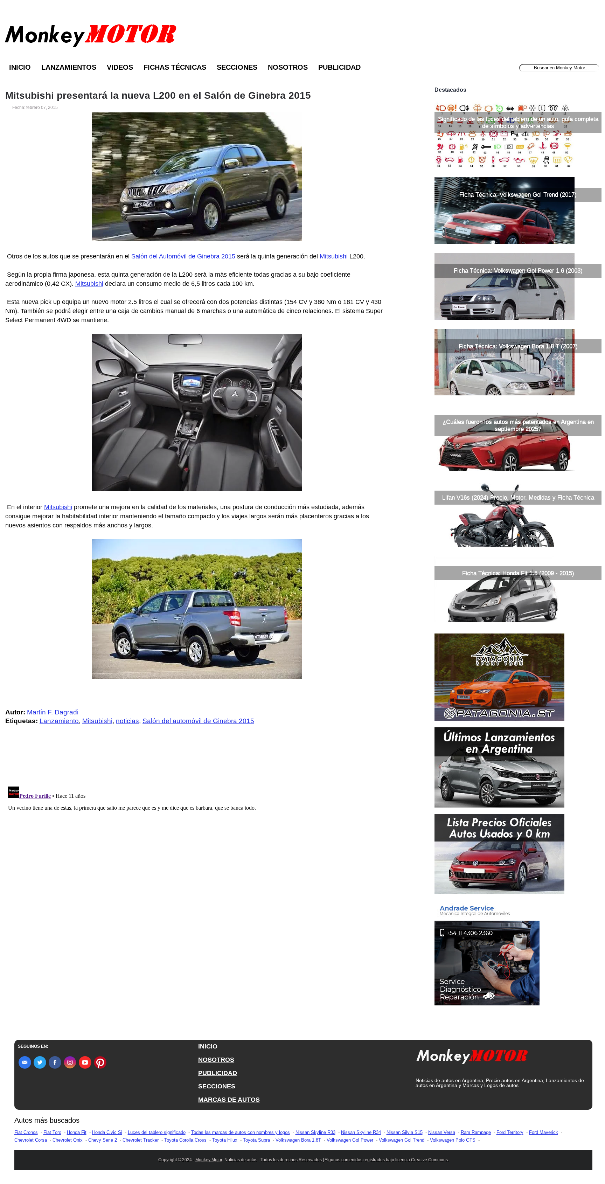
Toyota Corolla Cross (185, 1140)
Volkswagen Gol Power (350, 1140)
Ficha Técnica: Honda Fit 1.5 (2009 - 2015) (518, 573)
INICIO (207, 1046)
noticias (127, 721)
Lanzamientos (68, 67)
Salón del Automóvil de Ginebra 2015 (183, 256)
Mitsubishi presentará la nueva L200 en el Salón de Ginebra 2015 (158, 95)
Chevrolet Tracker (141, 1140)
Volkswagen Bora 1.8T (298, 1140)
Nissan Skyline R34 (361, 1132)
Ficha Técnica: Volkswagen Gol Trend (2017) (518, 194)
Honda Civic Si (107, 1132)
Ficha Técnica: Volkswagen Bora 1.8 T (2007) (518, 346)
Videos (120, 67)
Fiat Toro (52, 1132)
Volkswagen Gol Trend (401, 1140)
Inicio (20, 67)
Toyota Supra (256, 1140)
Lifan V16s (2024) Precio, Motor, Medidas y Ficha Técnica (518, 497)
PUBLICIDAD (217, 1072)
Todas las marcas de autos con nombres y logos (240, 1132)
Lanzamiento (59, 721)
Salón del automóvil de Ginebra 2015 (198, 721)
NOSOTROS (216, 1059)
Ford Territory (509, 1132)
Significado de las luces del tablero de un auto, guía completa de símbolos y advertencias (518, 122)
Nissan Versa (441, 1132)
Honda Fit (76, 1132)
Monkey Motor (208, 1159)
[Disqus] (199, 871)
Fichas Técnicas (175, 67)
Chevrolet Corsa (30, 1140)
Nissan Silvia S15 (405, 1132)
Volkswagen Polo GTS (452, 1140)
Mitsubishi (334, 256)
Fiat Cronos (26, 1132)
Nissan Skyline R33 (315, 1132)
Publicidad (339, 67)
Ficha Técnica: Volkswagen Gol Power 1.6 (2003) (518, 270)
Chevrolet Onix (68, 1140)
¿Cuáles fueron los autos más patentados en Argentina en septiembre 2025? (518, 425)
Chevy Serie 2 (102, 1140)
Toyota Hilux (224, 1140)
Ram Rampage (476, 1132)
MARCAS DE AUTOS (229, 1099)
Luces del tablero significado (157, 1132)
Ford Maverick (543, 1132)
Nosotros (288, 67)
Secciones (237, 67)
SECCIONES (216, 1086)
